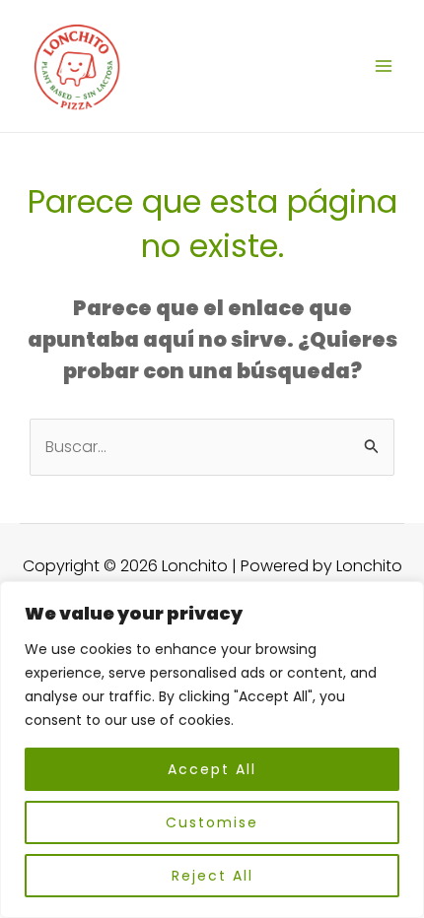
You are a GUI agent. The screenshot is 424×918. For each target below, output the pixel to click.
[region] (212, 749)
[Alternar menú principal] (383, 66)
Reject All (212, 875)
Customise (212, 822)
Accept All (212, 769)
